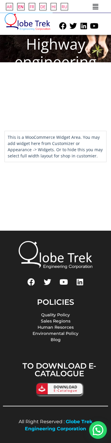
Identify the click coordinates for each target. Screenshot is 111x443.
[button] (95, 6)
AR (9, 6)
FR (32, 6)
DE (43, 6)
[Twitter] (73, 26)
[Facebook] (63, 26)
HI (54, 6)
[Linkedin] (83, 26)
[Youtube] (94, 26)
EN (21, 6)
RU (64, 6)
